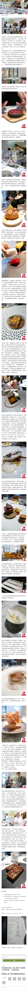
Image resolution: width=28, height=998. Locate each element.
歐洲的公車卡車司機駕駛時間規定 (13, 974)
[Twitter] (14, 978)
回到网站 (5, 0)
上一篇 (3, 966)
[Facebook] (9, 978)
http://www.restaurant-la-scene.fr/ (14, 913)
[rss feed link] (3, 982)
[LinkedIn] (19, 978)
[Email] (24, 978)
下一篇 (3, 972)
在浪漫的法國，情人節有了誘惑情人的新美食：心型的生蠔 (13, 969)
